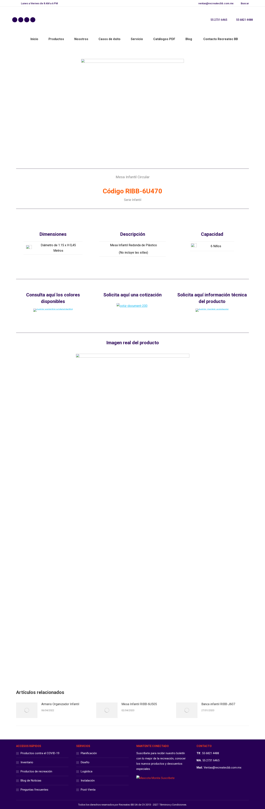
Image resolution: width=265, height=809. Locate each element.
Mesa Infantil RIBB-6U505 (139, 704)
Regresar (135, 667)
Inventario (27, 762)
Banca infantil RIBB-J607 (218, 704)
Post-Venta (88, 789)
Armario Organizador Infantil (60, 704)
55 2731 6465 (218, 19)
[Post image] (26, 710)
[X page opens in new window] (20, 19)
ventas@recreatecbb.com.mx (216, 3)
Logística (86, 771)
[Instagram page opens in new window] (26, 19)
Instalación (88, 780)
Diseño (85, 762)
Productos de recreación (36, 771)
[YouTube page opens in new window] (32, 19)
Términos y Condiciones (172, 804)
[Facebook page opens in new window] (14, 19)
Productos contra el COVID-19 (40, 753)
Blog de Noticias (31, 780)
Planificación (89, 753)
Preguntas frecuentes (34, 789)
